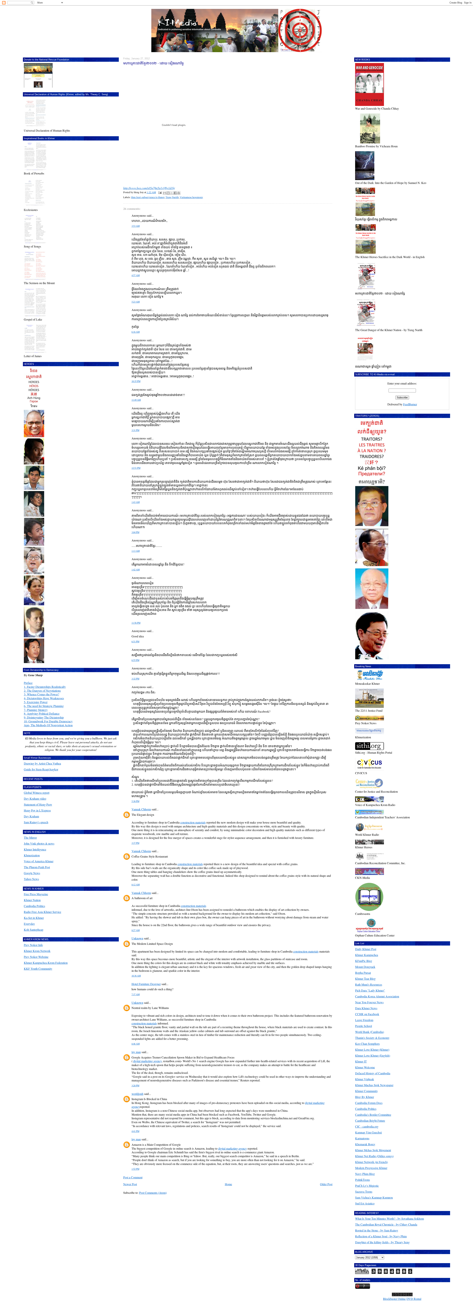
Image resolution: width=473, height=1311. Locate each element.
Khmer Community (366, 1091)
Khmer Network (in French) (371, 1162)
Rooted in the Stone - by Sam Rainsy (376, 1230)
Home (228, 1184)
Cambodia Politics (34, 906)
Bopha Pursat (363, 973)
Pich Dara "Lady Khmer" (370, 990)
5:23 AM (136, 301)
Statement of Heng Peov (38, 804)
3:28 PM (135, 1085)
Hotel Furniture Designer (146, 984)
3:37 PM (135, 843)
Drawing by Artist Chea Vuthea (42, 763)
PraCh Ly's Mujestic (367, 1186)
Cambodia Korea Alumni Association (377, 996)
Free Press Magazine (36, 894)
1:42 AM (136, 569)
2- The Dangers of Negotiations (42, 690)
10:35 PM (136, 381)
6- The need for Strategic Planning (44, 706)
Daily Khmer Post (365, 949)
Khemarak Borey (365, 1144)
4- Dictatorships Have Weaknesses (44, 698)
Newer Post (130, 1184)
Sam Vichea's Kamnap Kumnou (374, 1197)
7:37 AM (136, 994)
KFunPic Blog (363, 961)
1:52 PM (135, 1169)
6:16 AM (136, 331)
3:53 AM (136, 226)
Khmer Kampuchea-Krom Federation (46, 963)
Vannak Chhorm (141, 809)
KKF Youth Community (38, 968)
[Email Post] (159, 192)
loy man (136, 1052)
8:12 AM (136, 884)
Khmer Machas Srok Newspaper (374, 1085)
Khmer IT (361, 1061)
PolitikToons (362, 1180)
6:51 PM (135, 641)
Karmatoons (362, 1138)
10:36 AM (136, 975)
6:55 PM (135, 660)
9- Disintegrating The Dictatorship (44, 717)
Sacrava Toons (363, 1191)
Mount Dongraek (365, 967)
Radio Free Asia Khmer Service (42, 912)
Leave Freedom (364, 1020)
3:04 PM (135, 532)
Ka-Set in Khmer (34, 918)
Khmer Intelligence (35, 849)
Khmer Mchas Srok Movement (373, 1150)
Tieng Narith (172, 197)
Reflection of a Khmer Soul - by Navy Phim (381, 1236)
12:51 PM (136, 468)
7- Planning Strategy (36, 710)
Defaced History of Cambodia (372, 1073)
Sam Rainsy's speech (36, 822)
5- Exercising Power (35, 702)
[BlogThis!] (168, 193)
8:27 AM (136, 930)
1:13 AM (136, 551)
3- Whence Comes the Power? (41, 694)
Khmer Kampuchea (366, 955)
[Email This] (164, 193)
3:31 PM (135, 430)
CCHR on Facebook (367, 1014)
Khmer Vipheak (364, 1079)
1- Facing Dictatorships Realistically (45, 687)
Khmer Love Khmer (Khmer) (372, 1049)
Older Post (326, 1184)
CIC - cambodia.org (366, 1126)
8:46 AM (136, 1043)
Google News (32, 873)
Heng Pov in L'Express (37, 810)
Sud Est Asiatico (365, 1203)
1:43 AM (136, 502)
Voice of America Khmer (38, 861)
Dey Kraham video (35, 798)
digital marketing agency (147, 1061)
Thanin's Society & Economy (372, 1038)
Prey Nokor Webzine (36, 957)
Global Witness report (36, 793)
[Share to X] (171, 193)
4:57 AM (136, 275)
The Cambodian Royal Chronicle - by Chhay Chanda (386, 1224)
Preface (28, 683)
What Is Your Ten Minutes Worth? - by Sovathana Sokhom (389, 1218)
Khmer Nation (32, 900)
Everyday (29, 924)
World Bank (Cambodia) (369, 1032)
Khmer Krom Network (37, 951)
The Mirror (30, 837)
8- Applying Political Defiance (41, 713)
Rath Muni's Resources (368, 984)
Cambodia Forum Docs (368, 1103)
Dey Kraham (31, 816)
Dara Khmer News (366, 1008)
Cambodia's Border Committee (373, 1115)
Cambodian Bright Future (370, 1120)
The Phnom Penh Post (37, 867)
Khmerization (32, 855)
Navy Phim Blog (365, 1174)
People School (363, 1026)
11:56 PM (136, 622)
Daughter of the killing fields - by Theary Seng (382, 1242)
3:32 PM (135, 678)
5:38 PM (135, 801)
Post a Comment (132, 1177)
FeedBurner (410, 404)
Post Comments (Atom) (153, 1193)
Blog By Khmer (364, 1097)
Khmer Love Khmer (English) (372, 1055)
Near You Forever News (369, 1002)
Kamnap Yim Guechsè (368, 1132)
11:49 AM (136, 400)
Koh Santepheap (33, 929)
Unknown (137, 938)
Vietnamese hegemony (191, 197)
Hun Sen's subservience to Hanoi (147, 197)
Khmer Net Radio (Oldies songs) (374, 1156)
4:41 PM (135, 1131)
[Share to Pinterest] (179, 193)
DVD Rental (413, 1299)
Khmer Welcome (365, 1067)
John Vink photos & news (39, 843)
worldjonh (137, 1094)
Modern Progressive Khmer (371, 1168)
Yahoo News (31, 879)
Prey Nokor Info (33, 945)
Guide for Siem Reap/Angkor (41, 769)
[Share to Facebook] (175, 193)
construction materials (193, 822)
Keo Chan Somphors (367, 1044)
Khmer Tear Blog (365, 978)
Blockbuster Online (394, 1299)
